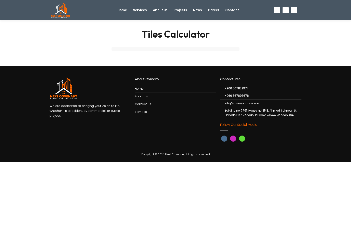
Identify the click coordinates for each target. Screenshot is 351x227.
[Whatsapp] (294, 10)
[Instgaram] (286, 10)
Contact (232, 10)
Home (122, 10)
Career (213, 10)
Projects (180, 10)
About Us (160, 10)
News (197, 10)
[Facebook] (277, 10)
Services (140, 10)
